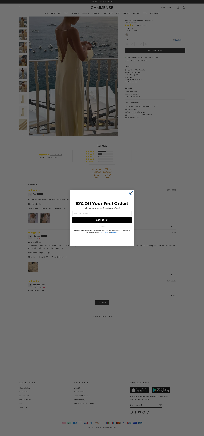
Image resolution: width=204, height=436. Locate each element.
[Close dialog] (131, 193)
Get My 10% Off (102, 220)
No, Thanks (102, 226)
